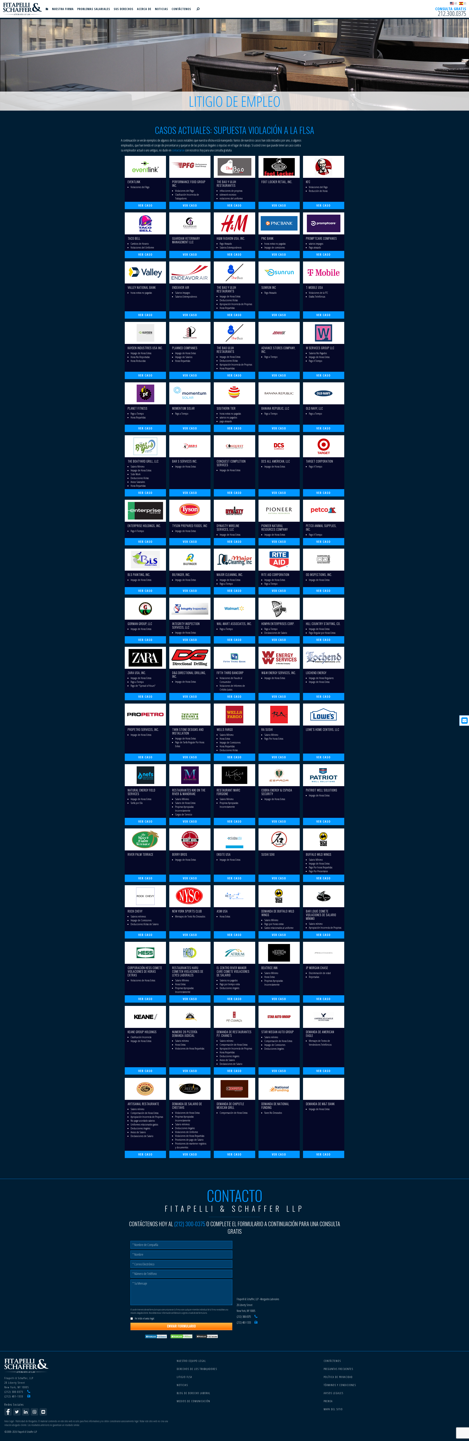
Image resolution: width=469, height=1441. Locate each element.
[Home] (47, 9)
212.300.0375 (452, 13)
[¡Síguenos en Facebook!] (8, 1412)
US (456, 3)
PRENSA (328, 1401)
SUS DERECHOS (123, 9)
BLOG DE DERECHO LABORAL (193, 1393)
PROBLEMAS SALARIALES (93, 9)
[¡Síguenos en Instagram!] (34, 1412)
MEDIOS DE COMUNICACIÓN (193, 1401)
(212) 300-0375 (189, 1224)
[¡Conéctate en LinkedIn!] (25, 1412)
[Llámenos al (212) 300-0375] (255, 1317)
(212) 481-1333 (244, 1323)
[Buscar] (198, 9)
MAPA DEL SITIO (333, 1409)
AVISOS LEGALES (333, 1393)
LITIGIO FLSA (184, 1377)
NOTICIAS (161, 9)
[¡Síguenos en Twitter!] (17, 1412)
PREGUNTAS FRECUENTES (338, 1369)
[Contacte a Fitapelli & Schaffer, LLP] (43, 1412)
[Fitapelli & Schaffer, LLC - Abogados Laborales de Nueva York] (22, 9)
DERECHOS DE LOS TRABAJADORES (197, 1369)
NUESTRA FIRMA (63, 9)
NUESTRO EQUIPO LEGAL (191, 1361)
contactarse (178, 150)
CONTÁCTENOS (181, 9)
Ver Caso (145, 205)
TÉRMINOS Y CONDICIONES (340, 1385)
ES (465, 3)
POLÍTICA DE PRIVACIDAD (338, 1377)
